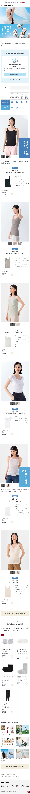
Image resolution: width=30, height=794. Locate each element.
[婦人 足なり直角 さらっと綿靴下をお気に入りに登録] (26, 683)
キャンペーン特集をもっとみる (15, 766)
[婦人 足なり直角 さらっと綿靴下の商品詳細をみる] (22, 674)
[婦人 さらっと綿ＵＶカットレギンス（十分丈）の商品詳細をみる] (7, 702)
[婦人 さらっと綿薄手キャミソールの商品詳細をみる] (7, 514)
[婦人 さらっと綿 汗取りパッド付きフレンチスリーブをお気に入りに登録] (12, 434)
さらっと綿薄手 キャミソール (15, 500)
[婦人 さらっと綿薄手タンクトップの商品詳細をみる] (7, 595)
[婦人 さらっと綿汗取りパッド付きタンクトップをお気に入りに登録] (12, 275)
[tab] (5, 87)
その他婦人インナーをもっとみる (15, 613)
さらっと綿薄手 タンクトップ (15, 581)
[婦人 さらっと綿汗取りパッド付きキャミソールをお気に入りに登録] (12, 194)
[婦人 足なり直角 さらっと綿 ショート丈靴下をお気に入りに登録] (12, 685)
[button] (13, 79)
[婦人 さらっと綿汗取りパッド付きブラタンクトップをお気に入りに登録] (12, 353)
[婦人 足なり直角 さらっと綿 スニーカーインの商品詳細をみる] (22, 647)
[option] (3, 190)
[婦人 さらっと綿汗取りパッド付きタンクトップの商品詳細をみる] (7, 266)
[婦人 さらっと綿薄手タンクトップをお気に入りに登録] (12, 603)
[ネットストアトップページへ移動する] (8, 5)
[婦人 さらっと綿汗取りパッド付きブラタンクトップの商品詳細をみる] (7, 345)
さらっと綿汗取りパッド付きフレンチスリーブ (15, 412)
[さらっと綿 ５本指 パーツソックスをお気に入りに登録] (12, 656)
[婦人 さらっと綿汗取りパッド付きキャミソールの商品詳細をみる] (7, 185)
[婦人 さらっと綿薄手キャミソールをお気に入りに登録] (12, 522)
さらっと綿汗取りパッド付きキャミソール (15, 171)
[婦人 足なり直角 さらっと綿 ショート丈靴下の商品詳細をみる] (7, 674)
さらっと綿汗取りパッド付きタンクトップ (15, 252)
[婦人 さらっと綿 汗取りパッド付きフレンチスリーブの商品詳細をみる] (7, 426)
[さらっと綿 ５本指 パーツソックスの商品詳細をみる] (7, 647)
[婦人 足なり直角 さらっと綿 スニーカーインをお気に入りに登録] (26, 658)
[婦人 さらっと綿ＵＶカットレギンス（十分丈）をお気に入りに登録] (12, 712)
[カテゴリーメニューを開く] (2, 5)
